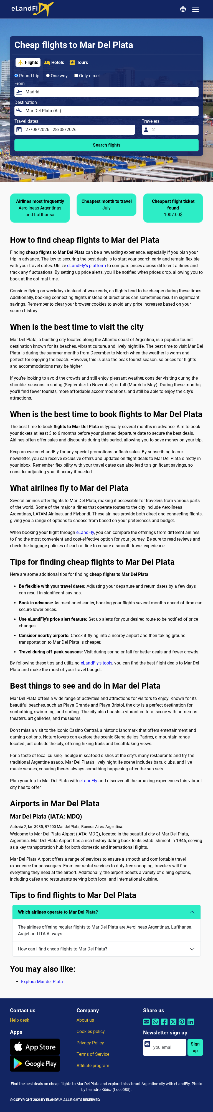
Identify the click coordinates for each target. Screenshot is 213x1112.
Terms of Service (93, 1054)
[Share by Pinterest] (182, 1025)
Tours (82, 62)
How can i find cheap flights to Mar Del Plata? (62, 949)
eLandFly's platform (86, 265)
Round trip (28, 75)
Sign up (195, 1047)
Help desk (19, 1020)
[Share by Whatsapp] (155, 1025)
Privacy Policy (90, 1042)
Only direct (89, 75)
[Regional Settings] (184, 9)
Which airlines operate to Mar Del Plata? (58, 912)
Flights (31, 62)
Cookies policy (91, 1031)
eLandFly (85, 532)
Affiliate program (93, 1065)
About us (85, 1020)
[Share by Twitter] (173, 1025)
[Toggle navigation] (195, 9)
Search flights (106, 145)
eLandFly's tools (96, 663)
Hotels (57, 62)
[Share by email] (146, 1025)
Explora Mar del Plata (42, 981)
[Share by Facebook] (164, 1025)
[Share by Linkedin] (190, 1025)
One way (59, 75)
